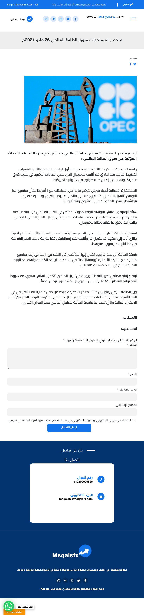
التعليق (132, 344)
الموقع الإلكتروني (126, 405)
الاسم (132, 374)
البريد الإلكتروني (127, 389)
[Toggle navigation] (133, 18)
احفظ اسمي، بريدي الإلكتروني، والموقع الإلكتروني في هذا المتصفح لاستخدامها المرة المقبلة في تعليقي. (69, 420)
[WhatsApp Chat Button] (9, 606)
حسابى (13, 19)
